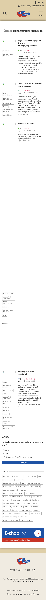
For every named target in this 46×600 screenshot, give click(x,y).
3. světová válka (23, 517)
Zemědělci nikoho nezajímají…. (26, 373)
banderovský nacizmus (11, 483)
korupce (35, 503)
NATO (23, 483)
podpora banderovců (7, 99)
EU (22, 507)
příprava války (8, 103)
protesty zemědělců (6, 422)
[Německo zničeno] (9, 207)
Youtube (26, 594)
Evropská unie (8, 294)
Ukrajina (6, 476)
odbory (6, 414)
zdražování (27, 500)
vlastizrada (7, 513)
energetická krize (7, 386)
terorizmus (37, 497)
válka (34, 476)
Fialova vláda (8, 390)
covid (5, 382)
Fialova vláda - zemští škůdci (13, 493)
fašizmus (27, 503)
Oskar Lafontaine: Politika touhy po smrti (30, 84)
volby (5, 507)
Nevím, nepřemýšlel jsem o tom (18, 457)
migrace (6, 407)
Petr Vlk (26, 50)
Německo (6, 307)
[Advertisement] (23, 346)
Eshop (30, 569)
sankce (26, 513)
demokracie (16, 500)
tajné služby (14, 507)
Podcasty (12, 594)
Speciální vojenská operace (12, 503)
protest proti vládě (8, 418)
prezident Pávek (26, 520)
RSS (37, 594)
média (5, 497)
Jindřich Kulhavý (29, 379)
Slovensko (17, 513)
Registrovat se (38, 5)
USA (4, 315)
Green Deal (7, 394)
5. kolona (6, 500)
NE (6, 453)
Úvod (12, 569)
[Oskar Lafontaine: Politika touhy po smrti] (9, 87)
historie (6, 510)
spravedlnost (36, 513)
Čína (26, 507)
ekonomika (7, 51)
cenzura (28, 497)
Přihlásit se (25, 5)
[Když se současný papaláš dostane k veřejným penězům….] (9, 44)
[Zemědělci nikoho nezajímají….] (9, 375)
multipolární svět (9, 517)
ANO (7, 450)
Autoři (21, 569)
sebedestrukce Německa (8, 55)
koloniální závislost (7, 297)
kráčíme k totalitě (16, 497)
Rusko (5, 107)
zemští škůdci (7, 115)
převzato (27, 91)
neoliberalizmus (25, 510)
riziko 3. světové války (11, 520)
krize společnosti (7, 94)
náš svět (36, 500)
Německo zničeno (26, 123)
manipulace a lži (7, 402)
